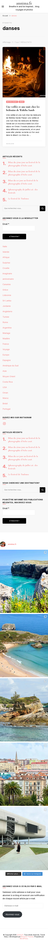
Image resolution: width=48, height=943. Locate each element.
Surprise (6, 263)
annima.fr (24, 3)
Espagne (7, 360)
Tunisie (6, 317)
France (6, 344)
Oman (21, 101)
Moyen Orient (12, 101)
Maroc (6, 398)
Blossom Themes (27, 937)
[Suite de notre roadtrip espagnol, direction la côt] (24, 645)
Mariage (6, 333)
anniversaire (8, 279)
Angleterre (7, 311)
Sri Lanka (7, 300)
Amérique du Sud (10, 365)
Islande (6, 252)
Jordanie (7, 306)
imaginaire (7, 273)
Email (6, 224)
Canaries (7, 284)
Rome (5, 322)
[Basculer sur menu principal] (3, 6)
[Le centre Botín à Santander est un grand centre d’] (24, 838)
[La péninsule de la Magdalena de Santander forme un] (24, 709)
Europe (6, 355)
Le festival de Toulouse (18, 198)
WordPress (24, 938)
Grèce (5, 290)
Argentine (7, 328)
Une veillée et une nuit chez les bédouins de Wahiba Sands (23, 108)
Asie (5, 371)
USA (5, 387)
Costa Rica (8, 382)
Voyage (6, 349)
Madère (6, 338)
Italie (5, 246)
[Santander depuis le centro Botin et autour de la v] (24, 774)
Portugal (6, 409)
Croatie (6, 268)
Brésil (5, 403)
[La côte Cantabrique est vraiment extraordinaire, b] (24, 581)
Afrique (6, 257)
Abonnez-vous (12, 914)
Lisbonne (7, 295)
